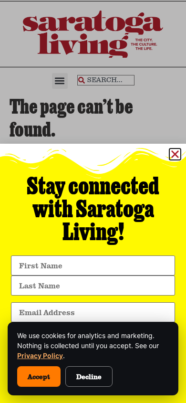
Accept (39, 376)
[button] (175, 154)
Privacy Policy (40, 355)
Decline (89, 376)
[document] (93, 201)
